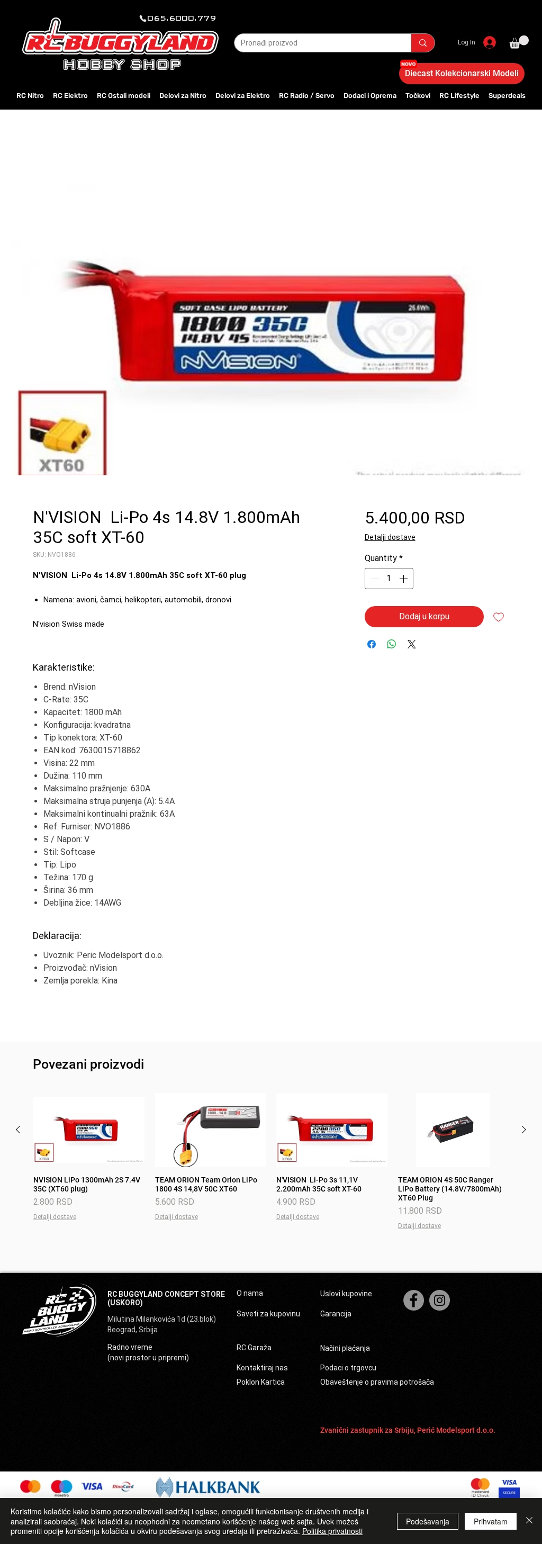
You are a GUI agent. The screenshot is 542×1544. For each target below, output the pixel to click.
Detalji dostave (390, 537)
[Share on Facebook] (371, 644)
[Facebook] (413, 1300)
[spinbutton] (389, 578)
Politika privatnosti (332, 1530)
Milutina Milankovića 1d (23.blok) (162, 1319)
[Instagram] (439, 1300)
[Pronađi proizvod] (423, 43)
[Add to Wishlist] (498, 616)
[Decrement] (373, 578)
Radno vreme (129, 1347)
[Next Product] (524, 1129)
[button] (519, 42)
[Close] (529, 1521)
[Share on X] (411, 644)
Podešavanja (427, 1521)
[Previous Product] (18, 1129)
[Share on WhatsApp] (391, 644)
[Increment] (404, 578)
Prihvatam (491, 1521)
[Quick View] (88, 1130)
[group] (271, 1161)
